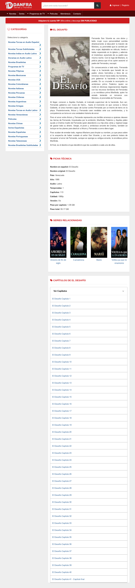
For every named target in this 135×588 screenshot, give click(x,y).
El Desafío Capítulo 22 (61, 445)
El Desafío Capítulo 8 (61, 347)
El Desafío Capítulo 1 (61, 298)
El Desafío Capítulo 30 (61, 502)
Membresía (65, 13)
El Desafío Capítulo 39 (61, 565)
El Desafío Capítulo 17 (61, 410)
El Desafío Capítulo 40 (61, 572)
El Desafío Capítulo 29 (61, 495)
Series (22, 13)
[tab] (88, 291)
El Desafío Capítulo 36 (61, 544)
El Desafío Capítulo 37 (61, 551)
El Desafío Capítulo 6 (61, 333)
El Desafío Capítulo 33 (61, 523)
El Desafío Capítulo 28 (61, 488)
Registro (125, 5)
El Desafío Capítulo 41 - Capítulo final (68, 579)
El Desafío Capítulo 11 (61, 368)
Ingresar (115, 5)
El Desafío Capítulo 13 (61, 382)
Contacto (77, 13)
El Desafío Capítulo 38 (61, 558)
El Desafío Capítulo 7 (61, 340)
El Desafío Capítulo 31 (61, 509)
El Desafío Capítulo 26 (61, 473)
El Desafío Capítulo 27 (61, 481)
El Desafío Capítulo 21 (61, 438)
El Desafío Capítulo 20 (61, 431)
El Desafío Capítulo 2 (61, 305)
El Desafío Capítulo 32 (61, 516)
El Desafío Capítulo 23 (61, 452)
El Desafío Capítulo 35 (61, 537)
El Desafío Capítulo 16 (61, 403)
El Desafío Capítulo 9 (61, 354)
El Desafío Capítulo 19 (61, 424)
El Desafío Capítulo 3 (61, 312)
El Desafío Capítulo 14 (61, 389)
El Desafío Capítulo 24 (61, 459)
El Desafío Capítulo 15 (61, 396)
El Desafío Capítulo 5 (61, 326)
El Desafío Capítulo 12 (61, 375)
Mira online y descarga (67, 20)
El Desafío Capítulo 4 (61, 319)
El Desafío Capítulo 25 (61, 466)
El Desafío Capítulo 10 (61, 361)
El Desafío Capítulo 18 (61, 417)
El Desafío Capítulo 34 (61, 530)
